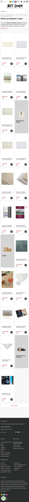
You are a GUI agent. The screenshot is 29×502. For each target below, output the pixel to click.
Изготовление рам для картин (18, 448)
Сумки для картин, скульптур (6, 470)
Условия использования (18, 466)
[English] (15, 2)
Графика (2, 445)
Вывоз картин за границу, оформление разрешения (17, 443)
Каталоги (2, 450)
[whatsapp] (20, 432)
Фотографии (3, 449)
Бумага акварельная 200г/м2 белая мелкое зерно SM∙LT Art (7, 59)
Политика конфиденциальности (20, 464)
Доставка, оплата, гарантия (5, 466)
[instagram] (16, 432)
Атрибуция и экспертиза (5, 468)
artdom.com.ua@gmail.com (6, 426)
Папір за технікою (23, 14)
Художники (3, 462)
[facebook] (15, 432)
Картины (2, 443)
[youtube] (18, 432)
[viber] (23, 432)
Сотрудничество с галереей (6, 471)
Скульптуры (3, 447)
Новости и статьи (4, 464)
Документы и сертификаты (6, 452)
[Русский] (13, 2)
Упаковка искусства (16, 444)
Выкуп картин (16, 462)
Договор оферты (17, 468)
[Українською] (10, 2)
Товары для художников (9, 14)
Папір (17, 14)
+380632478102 (4, 421)
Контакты (16, 470)
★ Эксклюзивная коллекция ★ (6, 442)
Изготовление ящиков (17, 446)
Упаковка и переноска (5, 456)
